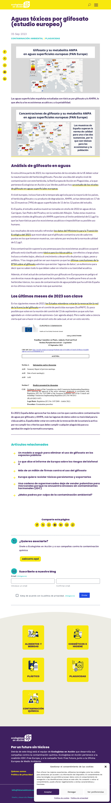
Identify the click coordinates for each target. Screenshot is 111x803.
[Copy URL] (72, 524)
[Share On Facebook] (37, 524)
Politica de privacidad (22, 774)
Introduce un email (19, 586)
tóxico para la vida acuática (57, 252)
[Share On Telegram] (55, 524)
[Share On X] (43, 524)
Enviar (84, 595)
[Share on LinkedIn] (5, 79)
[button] (105, 766)
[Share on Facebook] (5, 52)
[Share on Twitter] (5, 59)
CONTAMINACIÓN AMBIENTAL (27, 38)
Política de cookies (61, 798)
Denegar (72, 792)
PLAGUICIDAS (52, 38)
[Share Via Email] (66, 524)
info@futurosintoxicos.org (25, 790)
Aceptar (48, 792)
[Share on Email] (5, 72)
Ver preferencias (95, 792)
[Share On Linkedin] (60, 524)
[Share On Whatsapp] (49, 524)
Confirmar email (63, 586)
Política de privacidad (79, 798)
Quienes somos (18, 771)
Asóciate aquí (30, 559)
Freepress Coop (34, 797)
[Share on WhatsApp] (5, 65)
